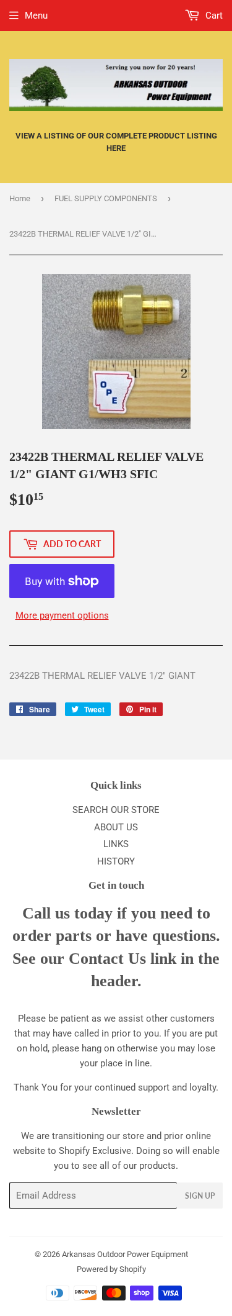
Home (19, 198)
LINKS (116, 844)
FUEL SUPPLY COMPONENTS (105, 198)
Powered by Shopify (111, 1269)
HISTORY (116, 861)
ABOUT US (116, 827)
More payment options (62, 615)
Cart (213, 15)
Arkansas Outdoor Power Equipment (125, 1254)
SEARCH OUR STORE (116, 809)
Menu (36, 15)
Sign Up (200, 1195)
